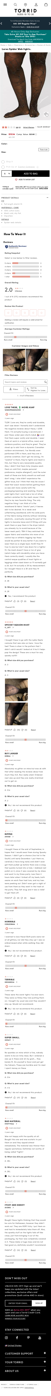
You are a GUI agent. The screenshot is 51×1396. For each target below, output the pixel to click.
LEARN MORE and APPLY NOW (17, 1315)
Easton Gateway (26, 166)
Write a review (28, 127)
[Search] (15, 4)
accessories (30, 45)
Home (3, 45)
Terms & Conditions (17, 1384)
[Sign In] (36, 4)
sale (10, 45)
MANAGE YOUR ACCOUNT (15, 1318)
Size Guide (44, 150)
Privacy (4, 1384)
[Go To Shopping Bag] (46, 4)
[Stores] (25, 5)
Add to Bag (31, 173)
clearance (18, 45)
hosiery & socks (44, 45)
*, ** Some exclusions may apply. (17, 1387)
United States (15, 1345)
